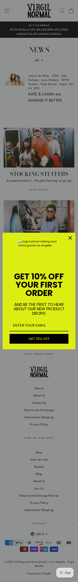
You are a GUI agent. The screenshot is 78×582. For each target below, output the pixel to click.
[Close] (70, 238)
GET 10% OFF (39, 338)
